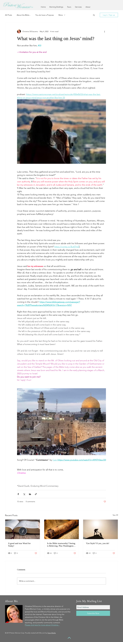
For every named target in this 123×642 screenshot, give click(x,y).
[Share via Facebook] (18, 494)
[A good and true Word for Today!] (22, 529)
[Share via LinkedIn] (30, 494)
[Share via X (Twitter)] (24, 494)
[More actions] (104, 31)
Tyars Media (51, 633)
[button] (56, 7)
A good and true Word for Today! (19, 544)
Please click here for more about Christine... (42, 625)
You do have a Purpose (44, 15)
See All (115, 515)
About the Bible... (24, 15)
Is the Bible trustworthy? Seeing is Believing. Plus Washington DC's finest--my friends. (61, 544)
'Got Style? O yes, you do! (97, 543)
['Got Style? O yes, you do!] (100, 529)
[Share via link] (36, 494)
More (60, 15)
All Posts (8, 15)
